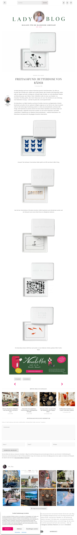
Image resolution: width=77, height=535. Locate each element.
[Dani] (8, 99)
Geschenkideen (27, 379)
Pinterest (55, 524)
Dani (8, 95)
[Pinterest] (71, 3)
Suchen (45, 2)
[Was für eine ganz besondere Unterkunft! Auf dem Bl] (47, 479)
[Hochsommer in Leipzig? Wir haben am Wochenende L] (11, 479)
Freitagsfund (17, 379)
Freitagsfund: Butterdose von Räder (38, 80)
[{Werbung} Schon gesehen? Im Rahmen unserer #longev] (29, 497)
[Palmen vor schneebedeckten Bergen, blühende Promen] (65, 479)
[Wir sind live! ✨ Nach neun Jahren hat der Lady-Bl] (29, 479)
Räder (25, 99)
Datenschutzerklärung (19, 457)
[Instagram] (67, 3)
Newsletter (68, 524)
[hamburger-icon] (4, 2)
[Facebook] (63, 3)
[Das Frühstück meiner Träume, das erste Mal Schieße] (47, 497)
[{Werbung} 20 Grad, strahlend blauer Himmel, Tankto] (11, 497)
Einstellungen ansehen (32, 529)
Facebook (50, 524)
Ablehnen (19, 529)
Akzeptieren (8, 529)
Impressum (24, 532)
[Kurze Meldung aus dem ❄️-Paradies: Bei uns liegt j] (65, 497)
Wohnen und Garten (38, 75)
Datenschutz (17, 532)
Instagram (44, 524)
